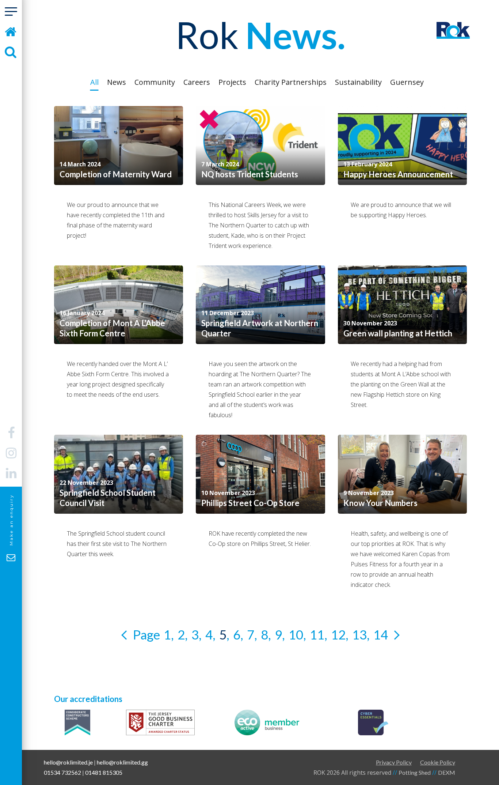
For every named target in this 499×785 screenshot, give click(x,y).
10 (296, 634)
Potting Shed (415, 772)
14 (380, 634)
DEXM (446, 772)
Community (154, 82)
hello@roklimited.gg (122, 762)
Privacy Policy (394, 762)
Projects (232, 82)
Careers (196, 82)
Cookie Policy (437, 762)
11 (317, 634)
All (94, 82)
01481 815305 (103, 772)
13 (359, 634)
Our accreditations (88, 699)
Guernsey (407, 82)
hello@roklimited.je (68, 762)
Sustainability (358, 82)
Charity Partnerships (291, 82)
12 (338, 634)
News (116, 82)
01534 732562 (62, 772)
